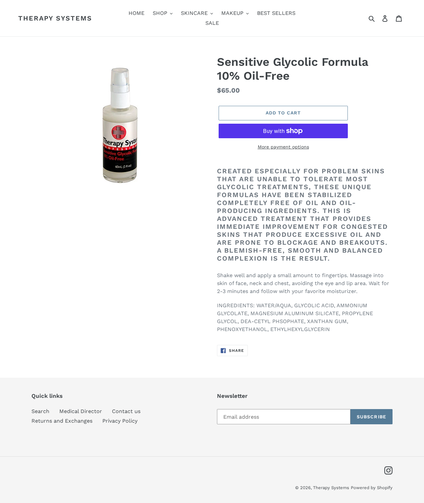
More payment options (283, 146)
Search (40, 411)
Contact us (126, 411)
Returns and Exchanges (61, 421)
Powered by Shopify (372, 487)
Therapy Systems (55, 18)
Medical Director (80, 411)
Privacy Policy (119, 421)
